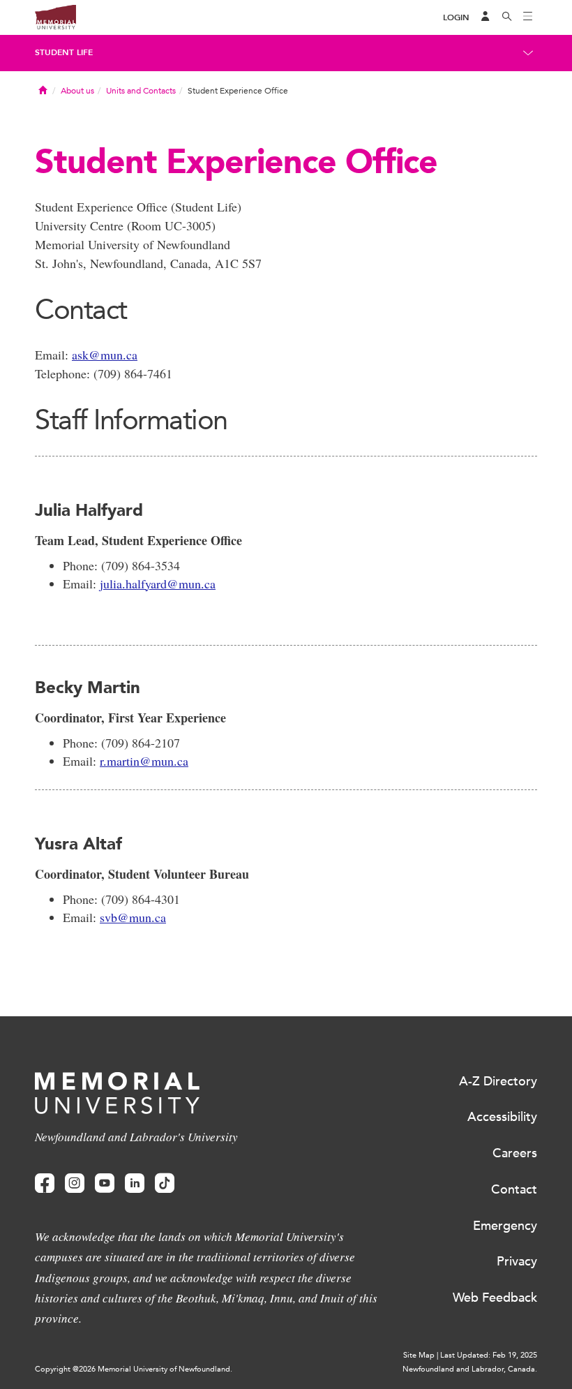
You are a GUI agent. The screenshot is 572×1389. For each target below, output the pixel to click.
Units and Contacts (141, 91)
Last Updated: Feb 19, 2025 (488, 1355)
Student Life (64, 52)
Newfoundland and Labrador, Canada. (469, 1369)
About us (77, 91)
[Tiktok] (164, 1183)
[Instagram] (74, 1183)
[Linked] (134, 1183)
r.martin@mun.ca (144, 760)
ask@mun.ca (104, 354)
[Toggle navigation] (528, 17)
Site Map (419, 1355)
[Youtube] (104, 1183)
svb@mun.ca (133, 917)
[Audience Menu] (485, 17)
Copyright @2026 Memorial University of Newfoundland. (133, 1369)
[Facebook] (44, 1183)
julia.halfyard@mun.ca (158, 583)
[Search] (507, 17)
